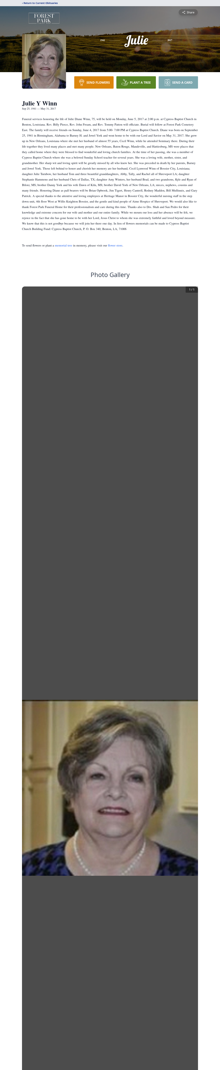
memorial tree (63, 245)
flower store (115, 245)
